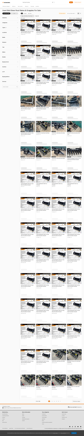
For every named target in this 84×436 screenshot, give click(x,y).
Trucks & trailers (44, 417)
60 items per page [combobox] (76, 401)
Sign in (71, 2)
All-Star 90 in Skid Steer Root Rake (58, 158)
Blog (3, 420)
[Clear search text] (52, 2)
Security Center (4, 422)
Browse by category (6, 6)
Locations (37, 6)
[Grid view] (78, 13)
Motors (43, 420)
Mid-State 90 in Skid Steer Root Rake (28, 158)
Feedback (63, 419)
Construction (44, 414)
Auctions (13, 6)
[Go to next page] (60, 401)
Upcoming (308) (6, 13)
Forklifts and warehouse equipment (47, 422)
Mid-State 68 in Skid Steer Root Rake (43, 158)
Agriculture (43, 419)
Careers (3, 419)
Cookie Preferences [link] (29, 428)
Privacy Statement (5, 428)
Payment (23, 420)
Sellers (23, 415)
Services (26, 6)
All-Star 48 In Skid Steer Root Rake (58, 361)
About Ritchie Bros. (5, 414)
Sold (14, 13)
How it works (20, 6)
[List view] (80, 13)
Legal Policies (11, 428)
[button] (62, 13)
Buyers (23, 414)
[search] (17, 87)
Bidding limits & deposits (25, 419)
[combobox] (71, 13)
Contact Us (79, 407)
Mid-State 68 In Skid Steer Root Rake (28, 386)
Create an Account (78, 2)
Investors (3, 417)
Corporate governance (5, 415)
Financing (32, 6)
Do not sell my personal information (20, 428)
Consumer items (44, 415)
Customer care (64, 414)
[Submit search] (54, 2)
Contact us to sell (64, 417)
